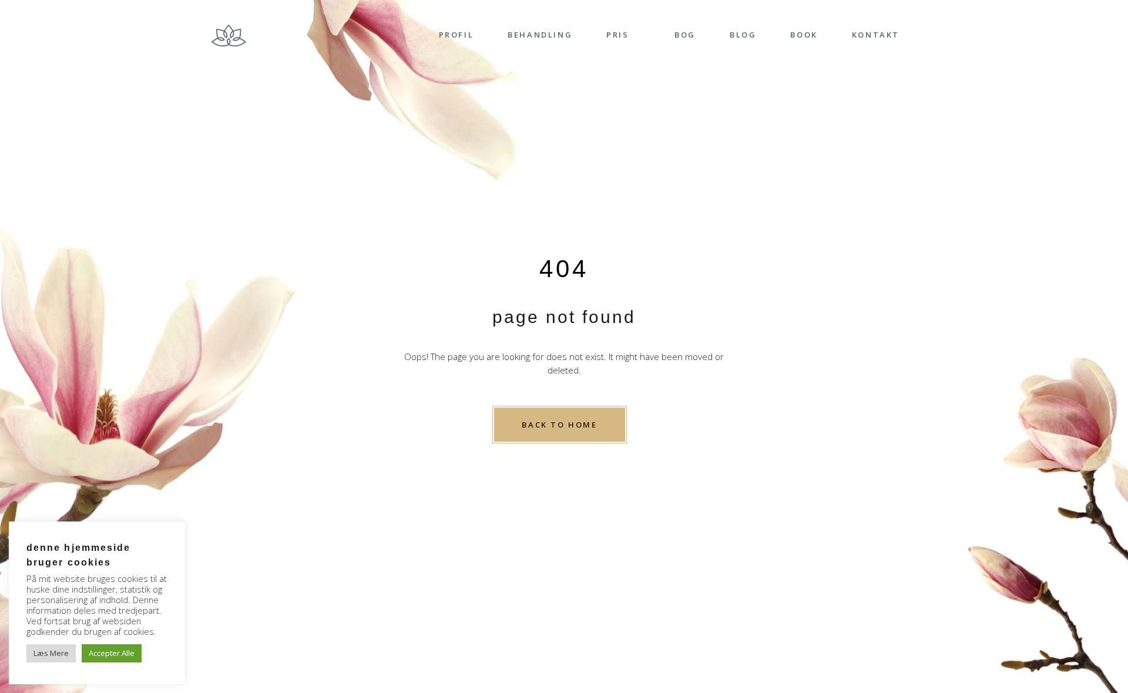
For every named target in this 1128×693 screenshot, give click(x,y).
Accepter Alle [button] (112, 653)
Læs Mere (51, 653)
